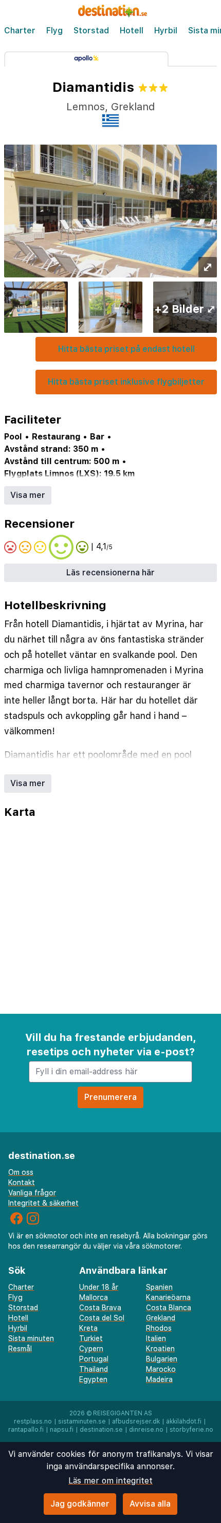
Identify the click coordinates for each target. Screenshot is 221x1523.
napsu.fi (61, 1429)
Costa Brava (100, 1308)
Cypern (91, 1349)
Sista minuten (31, 1338)
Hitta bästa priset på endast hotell (126, 349)
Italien (156, 1338)
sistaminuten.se (82, 1421)
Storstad (91, 30)
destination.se (101, 1429)
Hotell (131, 30)
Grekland (160, 1318)
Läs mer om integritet (110, 1481)
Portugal (93, 1359)
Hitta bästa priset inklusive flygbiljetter (126, 382)
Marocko (161, 1369)
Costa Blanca (168, 1308)
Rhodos (159, 1328)
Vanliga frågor (32, 1193)
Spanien (159, 1287)
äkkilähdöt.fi (183, 1421)
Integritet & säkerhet (43, 1203)
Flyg (54, 30)
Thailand (93, 1369)
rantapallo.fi (26, 1429)
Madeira (159, 1379)
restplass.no (33, 1421)
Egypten (93, 1379)
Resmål (20, 1349)
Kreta (88, 1328)
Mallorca (93, 1297)
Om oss (20, 1172)
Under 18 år (98, 1287)
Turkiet (91, 1338)
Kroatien (160, 1349)
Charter (19, 30)
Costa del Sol (101, 1318)
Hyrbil (165, 30)
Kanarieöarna (168, 1297)
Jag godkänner (79, 1504)
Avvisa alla (150, 1504)
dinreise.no (146, 1429)
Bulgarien (161, 1359)
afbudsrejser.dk (136, 1421)
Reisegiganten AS (122, 1413)
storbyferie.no (191, 1429)
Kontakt (21, 1182)
